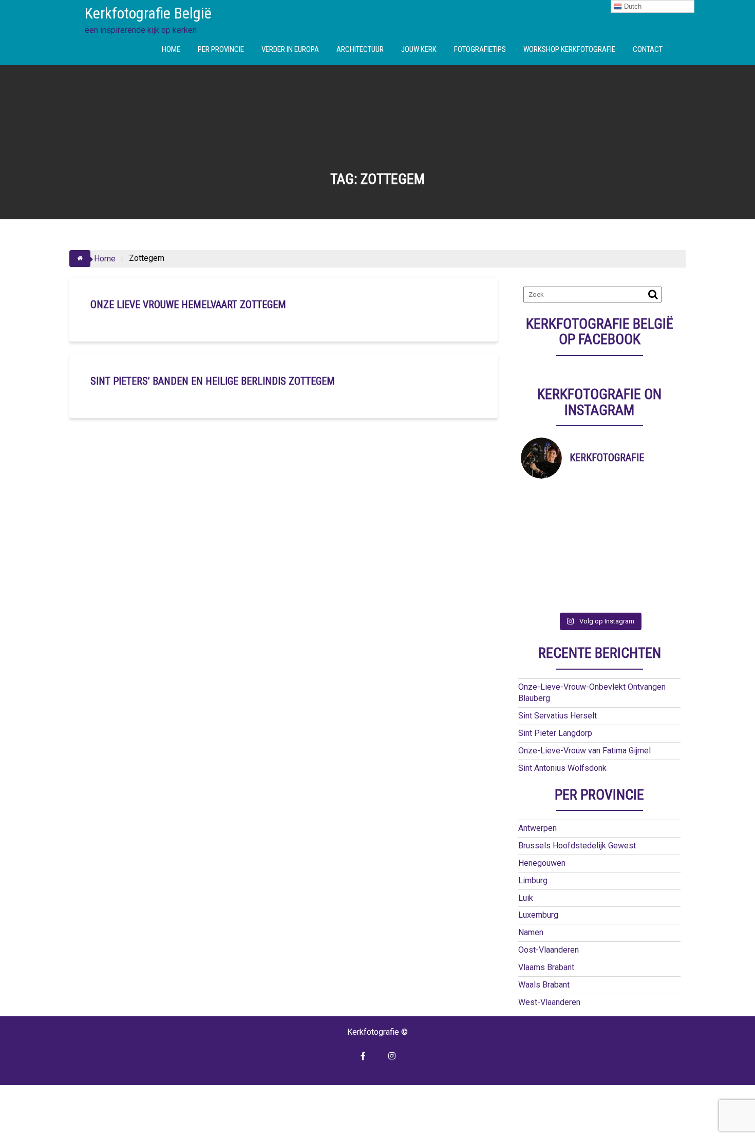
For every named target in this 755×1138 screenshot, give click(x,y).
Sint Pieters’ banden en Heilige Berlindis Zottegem (212, 381)
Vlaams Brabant (546, 967)
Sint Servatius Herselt (557, 715)
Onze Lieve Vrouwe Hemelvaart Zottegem (188, 304)
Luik (525, 898)
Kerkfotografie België (148, 13)
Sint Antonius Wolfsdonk (562, 768)
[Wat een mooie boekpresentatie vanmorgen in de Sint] (619, 522)
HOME (171, 49)
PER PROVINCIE (221, 49)
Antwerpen (537, 828)
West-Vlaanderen (549, 1002)
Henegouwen (541, 863)
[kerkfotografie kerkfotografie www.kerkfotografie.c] (619, 571)
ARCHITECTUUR (360, 49)
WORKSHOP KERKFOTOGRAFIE (569, 49)
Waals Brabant (544, 985)
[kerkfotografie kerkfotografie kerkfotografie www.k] (540, 498)
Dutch (631, 6)
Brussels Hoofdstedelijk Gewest (577, 845)
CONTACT (648, 49)
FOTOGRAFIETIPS (480, 49)
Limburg (533, 880)
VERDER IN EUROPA (290, 49)
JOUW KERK (419, 49)
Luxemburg (538, 915)
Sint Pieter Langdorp (555, 733)
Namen (530, 932)
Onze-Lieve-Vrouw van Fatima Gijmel (584, 750)
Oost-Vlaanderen (548, 950)
